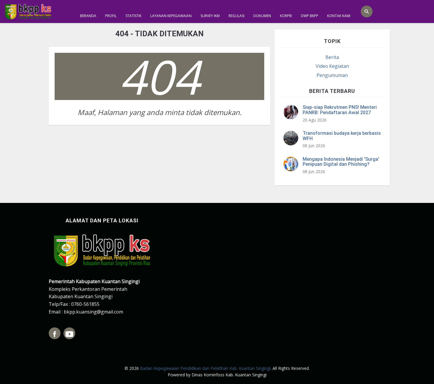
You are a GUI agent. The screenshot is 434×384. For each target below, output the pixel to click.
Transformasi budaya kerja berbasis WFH (342, 135)
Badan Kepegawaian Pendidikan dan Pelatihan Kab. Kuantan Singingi (205, 368)
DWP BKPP (309, 15)
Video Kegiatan (332, 66)
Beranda (88, 15)
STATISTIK (133, 15)
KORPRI (286, 15)
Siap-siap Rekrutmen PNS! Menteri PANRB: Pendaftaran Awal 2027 (340, 109)
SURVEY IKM (210, 15)
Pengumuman (332, 75)
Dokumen (262, 15)
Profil (111, 15)
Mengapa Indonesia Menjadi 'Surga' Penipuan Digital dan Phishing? (341, 161)
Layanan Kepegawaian (171, 15)
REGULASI (236, 15)
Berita (332, 57)
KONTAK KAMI (338, 15)
